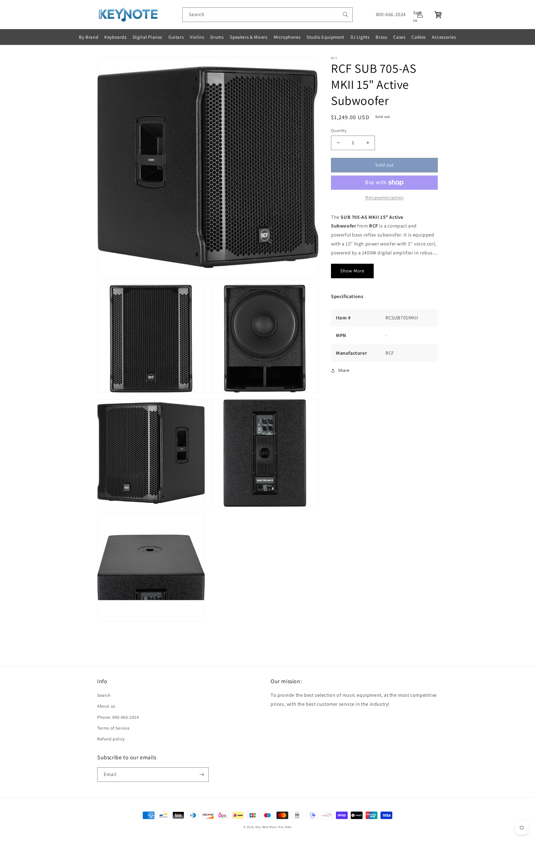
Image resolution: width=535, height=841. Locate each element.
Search (104, 695)
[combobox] (267, 15)
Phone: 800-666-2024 (118, 717)
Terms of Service (113, 728)
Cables (418, 37)
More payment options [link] (384, 197)
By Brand (88, 37)
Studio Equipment (325, 37)
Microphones (287, 37)
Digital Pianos (147, 37)
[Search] (345, 14)
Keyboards (115, 37)
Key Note (285, 827)
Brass (381, 37)
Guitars (176, 37)
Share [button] (344, 370)
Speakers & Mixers (248, 37)
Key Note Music (266, 827)
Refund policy (111, 739)
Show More (352, 271)
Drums (217, 37)
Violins (197, 37)
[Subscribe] (201, 774)
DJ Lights (359, 37)
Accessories (444, 37)
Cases (399, 37)
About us (106, 706)
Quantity (338, 130)
